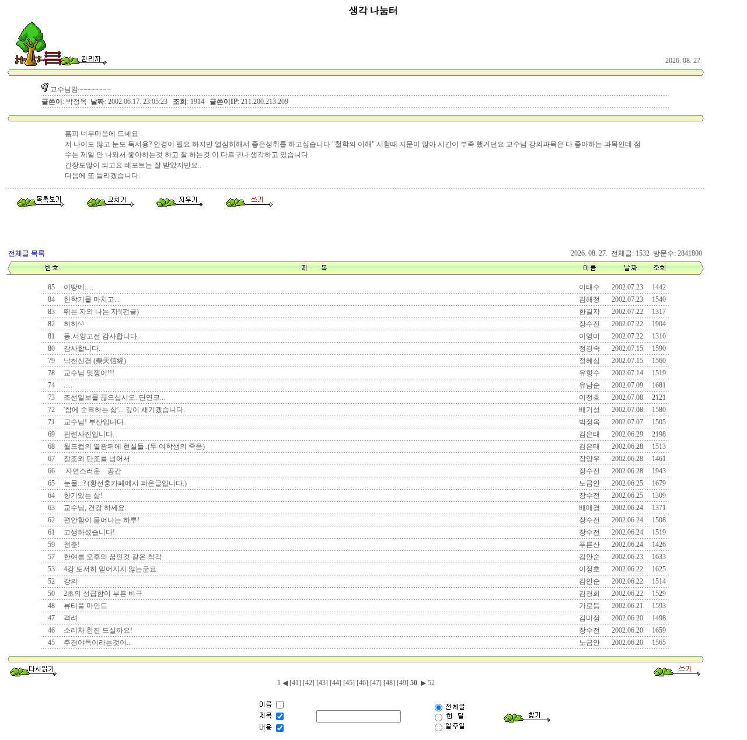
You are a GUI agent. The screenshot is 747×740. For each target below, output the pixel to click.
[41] (295, 683)
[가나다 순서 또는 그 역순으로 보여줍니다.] (314, 272)
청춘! (71, 544)
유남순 (589, 385)
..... (67, 385)
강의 (70, 581)
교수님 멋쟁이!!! (88, 373)
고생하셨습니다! (88, 532)
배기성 (589, 410)
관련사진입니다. (88, 434)
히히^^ (73, 324)
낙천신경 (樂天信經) (94, 361)
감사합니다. (81, 348)
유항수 (589, 373)
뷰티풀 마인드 (84, 606)
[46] (362, 683)
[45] (349, 683)
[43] (322, 683)
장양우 (589, 459)
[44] (335, 683)
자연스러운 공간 (91, 471)
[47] (376, 683)
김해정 (589, 299)
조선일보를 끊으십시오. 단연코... (113, 397)
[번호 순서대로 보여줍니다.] (51, 272)
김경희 (589, 593)
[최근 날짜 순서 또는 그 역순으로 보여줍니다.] (630, 272)
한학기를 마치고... (91, 299)
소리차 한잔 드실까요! (97, 630)
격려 (70, 618)
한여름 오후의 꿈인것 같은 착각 (112, 557)
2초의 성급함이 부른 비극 (102, 593)
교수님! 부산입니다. (93, 422)
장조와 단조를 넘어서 (96, 459)
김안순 (589, 557)
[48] (389, 683)
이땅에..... (77, 287)
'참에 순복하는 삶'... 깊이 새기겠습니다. (123, 410)
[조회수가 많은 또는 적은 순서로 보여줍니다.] (659, 272)
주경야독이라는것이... (97, 642)
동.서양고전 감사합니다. (100, 336)
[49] (403, 683)
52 (430, 683)
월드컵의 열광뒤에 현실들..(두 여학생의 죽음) (133, 446)
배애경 (589, 508)
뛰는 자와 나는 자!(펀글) (100, 312)
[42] (309, 683)
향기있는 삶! (82, 495)
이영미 (589, 336)
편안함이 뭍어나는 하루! (100, 520)
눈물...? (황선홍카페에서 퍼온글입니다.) (124, 483)
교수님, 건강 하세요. (94, 508)
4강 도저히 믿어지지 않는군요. (110, 569)
